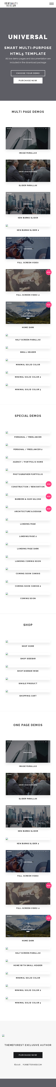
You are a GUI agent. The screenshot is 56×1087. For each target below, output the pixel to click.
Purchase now (28, 80)
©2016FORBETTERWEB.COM (28, 1065)
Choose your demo (28, 73)
